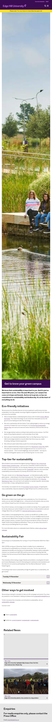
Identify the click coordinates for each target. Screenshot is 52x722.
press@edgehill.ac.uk (13, 720)
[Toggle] (48, 576)
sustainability (13, 614)
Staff (47, 1)
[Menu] (48, 6)
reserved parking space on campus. (32, 511)
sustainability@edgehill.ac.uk (42, 596)
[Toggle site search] (45, 6)
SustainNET (30, 469)
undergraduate (34, 620)
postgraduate (26, 620)
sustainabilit (5, 602)
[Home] (14, 6)
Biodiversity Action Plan (38, 446)
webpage (11, 602)
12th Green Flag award (23, 475)
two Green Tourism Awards (30, 487)
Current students (40, 1)
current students (16, 620)
